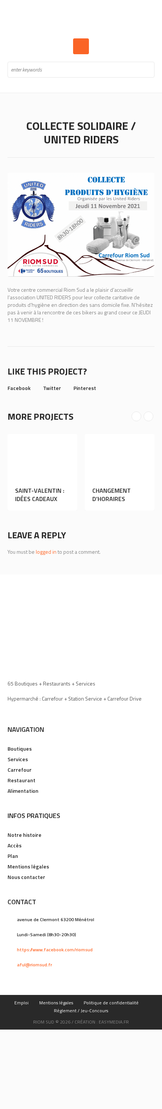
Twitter (52, 388)
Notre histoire (24, 835)
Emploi (21, 1003)
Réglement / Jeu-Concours (81, 1011)
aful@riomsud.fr (34, 965)
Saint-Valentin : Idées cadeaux (42, 494)
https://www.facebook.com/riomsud (55, 950)
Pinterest (84, 388)
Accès (14, 846)
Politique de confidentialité (111, 1003)
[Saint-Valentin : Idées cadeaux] (45, 457)
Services (18, 759)
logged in (46, 552)
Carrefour (20, 770)
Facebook (19, 388)
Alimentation (23, 791)
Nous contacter (26, 877)
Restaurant (21, 781)
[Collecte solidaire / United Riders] (81, 225)
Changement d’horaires (114, 494)
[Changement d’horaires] (122, 457)
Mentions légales (28, 867)
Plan (13, 856)
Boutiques (20, 749)
